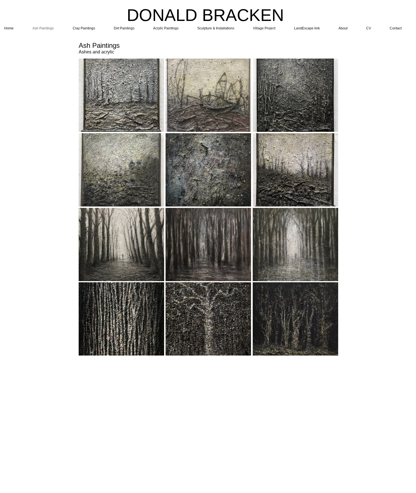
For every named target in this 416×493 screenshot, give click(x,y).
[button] (121, 95)
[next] (328, 210)
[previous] (89, 210)
